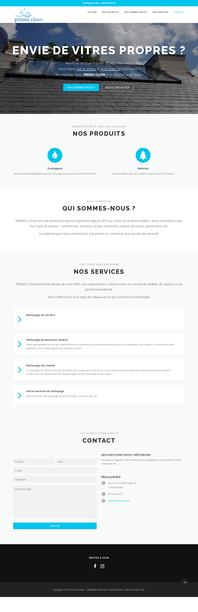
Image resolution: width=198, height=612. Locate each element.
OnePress (92, 589)
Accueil (92, 12)
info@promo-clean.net (119, 500)
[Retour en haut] (184, 582)
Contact (179, 12)
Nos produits (110, 12)
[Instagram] (102, 566)
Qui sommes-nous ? (136, 12)
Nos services (160, 12)
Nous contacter (117, 87)
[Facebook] (95, 566)
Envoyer (55, 525)
